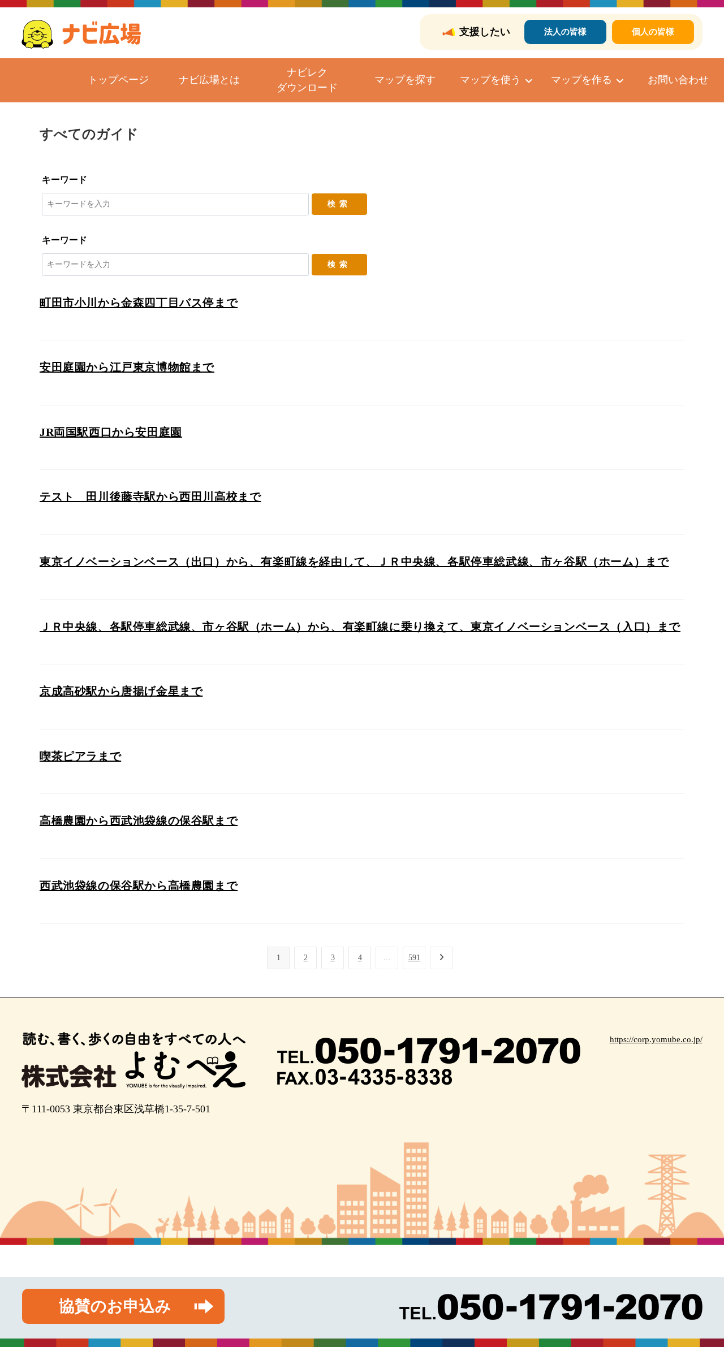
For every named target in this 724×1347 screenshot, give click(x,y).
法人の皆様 (565, 31)
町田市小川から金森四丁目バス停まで (139, 302)
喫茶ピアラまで (80, 756)
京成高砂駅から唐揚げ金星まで (121, 691)
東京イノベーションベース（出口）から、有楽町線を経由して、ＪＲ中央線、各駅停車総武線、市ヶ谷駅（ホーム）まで (354, 561)
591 (414, 957)
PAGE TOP (697, 1297)
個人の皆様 (653, 31)
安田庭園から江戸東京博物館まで (127, 367)
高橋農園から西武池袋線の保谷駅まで (139, 820)
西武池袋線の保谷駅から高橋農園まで (139, 885)
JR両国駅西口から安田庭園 (111, 432)
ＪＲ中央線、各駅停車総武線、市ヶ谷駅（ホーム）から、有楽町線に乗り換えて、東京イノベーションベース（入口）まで (360, 626)
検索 (339, 204)
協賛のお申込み (115, 1306)
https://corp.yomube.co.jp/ (656, 1039)
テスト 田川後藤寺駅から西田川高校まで (150, 496)
